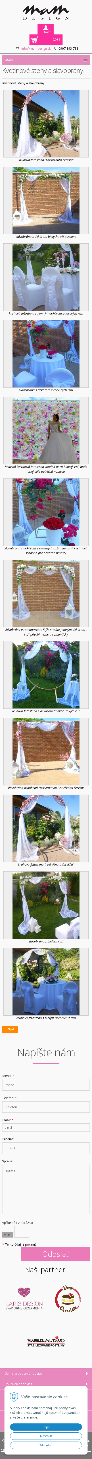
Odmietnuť (46, 1445)
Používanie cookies (18, 1384)
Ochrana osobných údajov (23, 1373)
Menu (9, 60)
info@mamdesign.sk (36, 48)
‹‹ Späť (10, 1029)
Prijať (46, 1427)
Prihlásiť (45, 32)
